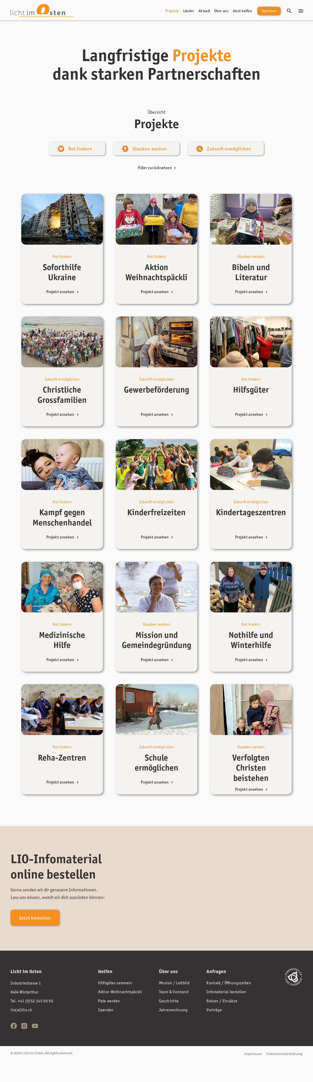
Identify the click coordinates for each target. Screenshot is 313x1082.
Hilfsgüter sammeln (115, 982)
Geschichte (169, 1000)
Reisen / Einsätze (221, 1000)
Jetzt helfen (242, 11)
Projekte (172, 11)
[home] (42, 10)
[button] (301, 11)
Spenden (269, 11)
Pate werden (109, 1000)
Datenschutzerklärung (284, 1053)
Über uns (221, 11)
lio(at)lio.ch (21, 1009)
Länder (188, 11)
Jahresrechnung (173, 1009)
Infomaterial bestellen (226, 991)
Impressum (253, 1053)
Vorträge (214, 1009)
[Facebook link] (14, 1026)
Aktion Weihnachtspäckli (120, 991)
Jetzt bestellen (35, 918)
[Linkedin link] (24, 1026)
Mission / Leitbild (174, 982)
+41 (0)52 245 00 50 (35, 1000)
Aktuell (204, 11)
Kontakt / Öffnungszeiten (228, 982)
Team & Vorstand (174, 991)
